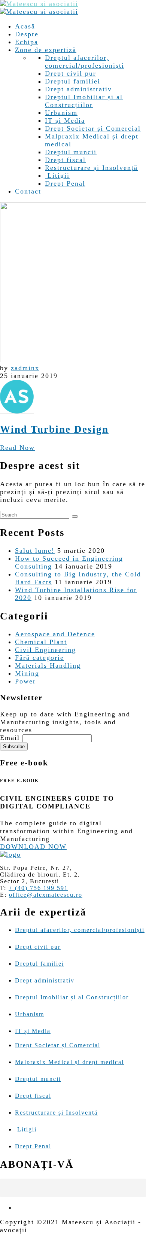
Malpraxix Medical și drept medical (69, 1062)
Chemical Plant (41, 642)
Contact (28, 191)
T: (3, 888)
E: (3, 895)
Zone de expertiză (45, 50)
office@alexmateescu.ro (45, 895)
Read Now (17, 447)
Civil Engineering (45, 649)
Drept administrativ (78, 89)
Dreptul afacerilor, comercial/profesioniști (84, 61)
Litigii (57, 175)
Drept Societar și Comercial (93, 128)
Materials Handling (48, 665)
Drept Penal (65, 183)
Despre (27, 34)
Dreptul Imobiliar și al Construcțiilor (84, 101)
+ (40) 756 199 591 (38, 888)
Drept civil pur (70, 73)
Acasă (25, 26)
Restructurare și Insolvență (91, 167)
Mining (27, 673)
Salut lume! (35, 550)
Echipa (26, 42)
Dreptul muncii (71, 152)
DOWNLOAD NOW (33, 846)
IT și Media (65, 120)
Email (10, 737)
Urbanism (61, 112)
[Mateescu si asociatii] (39, 3)
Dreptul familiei (72, 81)
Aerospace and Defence (55, 634)
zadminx (25, 368)
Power (25, 681)
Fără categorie (39, 657)
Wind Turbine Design (54, 429)
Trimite (141, 1163)
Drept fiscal (65, 160)
